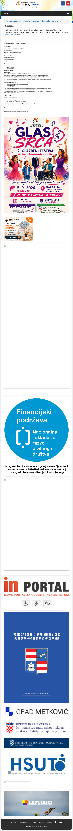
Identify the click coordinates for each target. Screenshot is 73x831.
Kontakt (49, 822)
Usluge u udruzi (23, 822)
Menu (6, 13)
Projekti (41, 822)
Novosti (33, 822)
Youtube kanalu (10, 34)
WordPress (36, 826)
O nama (13, 822)
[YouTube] (60, 822)
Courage (44, 826)
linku (19, 34)
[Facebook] (55, 822)
